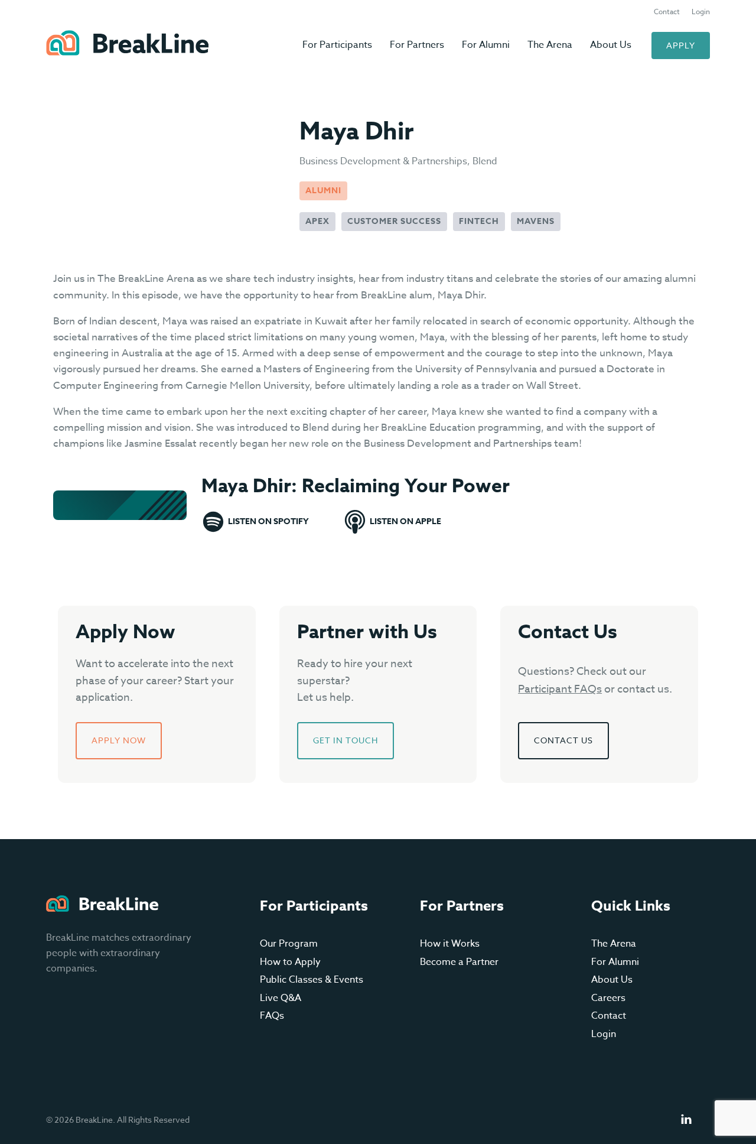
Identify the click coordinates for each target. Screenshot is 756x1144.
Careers (608, 998)
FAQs (272, 1016)
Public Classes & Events (311, 980)
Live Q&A (280, 998)
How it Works (450, 944)
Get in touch (345, 740)
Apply (680, 45)
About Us (610, 45)
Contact (667, 11)
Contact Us (563, 740)
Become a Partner (459, 962)
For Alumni (486, 45)
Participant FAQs (560, 689)
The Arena (549, 45)
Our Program (289, 944)
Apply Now (119, 740)
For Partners (417, 45)
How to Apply (290, 962)
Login (701, 11)
